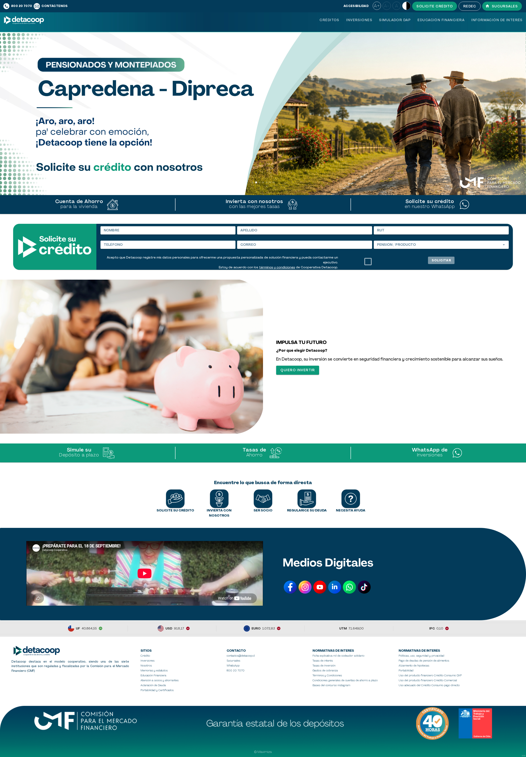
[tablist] (421, 20)
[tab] (329, 20)
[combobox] (441, 245)
